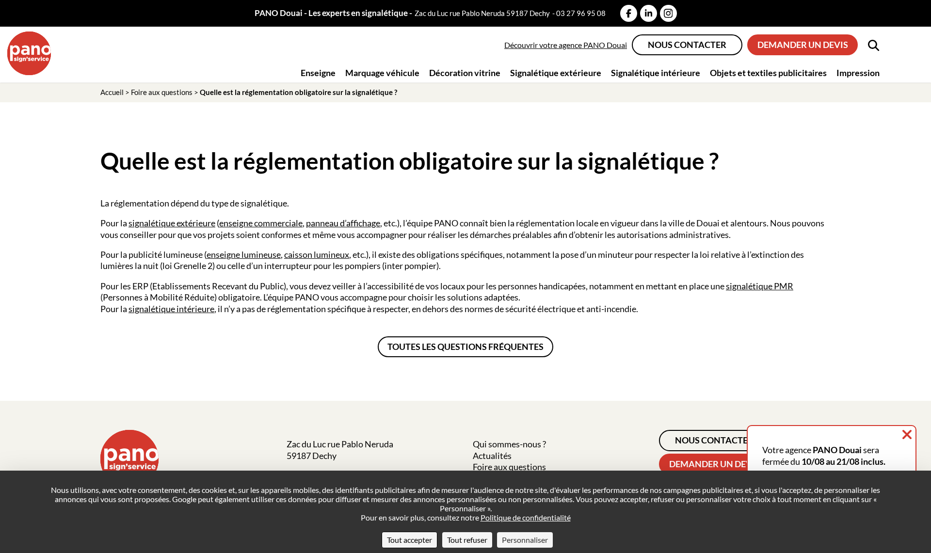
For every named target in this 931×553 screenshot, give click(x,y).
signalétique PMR (759, 286)
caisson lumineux (316, 254)
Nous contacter (687, 44)
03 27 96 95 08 (581, 13)
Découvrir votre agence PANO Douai (565, 44)
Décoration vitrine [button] (464, 72)
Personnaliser (525, 539)
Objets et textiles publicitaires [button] (768, 72)
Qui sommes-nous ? (509, 444)
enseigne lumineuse (244, 254)
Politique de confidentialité (526, 517)
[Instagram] (668, 13)
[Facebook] (628, 13)
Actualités (492, 455)
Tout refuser (467, 539)
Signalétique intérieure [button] (655, 72)
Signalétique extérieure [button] (555, 72)
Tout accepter (409, 539)
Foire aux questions (162, 92)
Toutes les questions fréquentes (465, 346)
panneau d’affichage (343, 223)
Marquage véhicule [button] (382, 72)
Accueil (112, 92)
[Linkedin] (648, 13)
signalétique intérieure (171, 308)
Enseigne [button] (318, 72)
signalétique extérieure (171, 223)
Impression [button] (858, 72)
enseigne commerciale (261, 223)
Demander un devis (802, 44)
